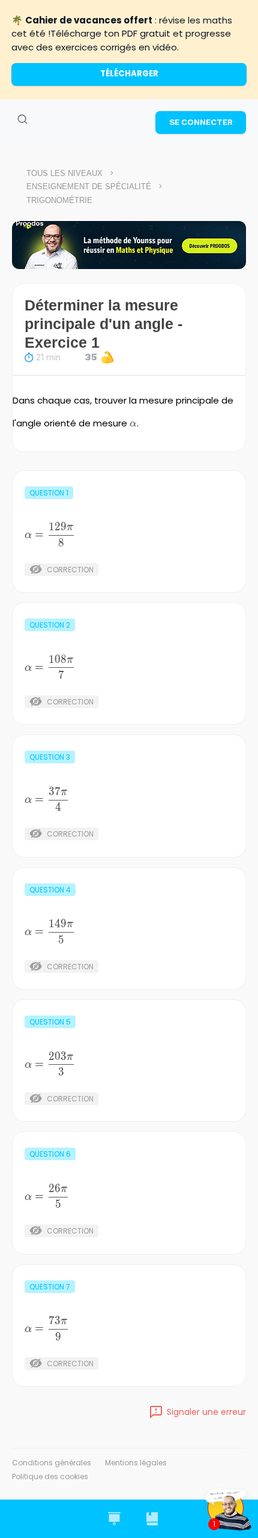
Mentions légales (136, 1463)
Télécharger (129, 73)
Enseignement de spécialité (88, 186)
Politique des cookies (50, 1476)
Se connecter (201, 122)
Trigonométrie (59, 200)
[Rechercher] (22, 119)
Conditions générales (51, 1463)
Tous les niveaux (64, 173)
